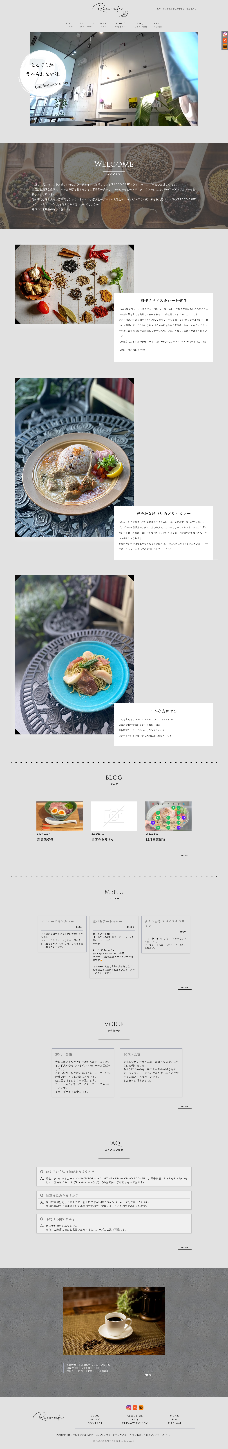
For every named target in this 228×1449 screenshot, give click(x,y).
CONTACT (95, 1423)
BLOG (95, 1416)
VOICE (95, 1419)
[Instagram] (225, 34)
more (184, 855)
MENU (174, 1416)
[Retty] (225, 47)
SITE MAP (175, 1423)
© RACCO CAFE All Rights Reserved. (114, 1441)
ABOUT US (135, 1416)
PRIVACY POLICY (135, 1423)
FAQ (135, 1419)
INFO (175, 1419)
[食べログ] (225, 40)
